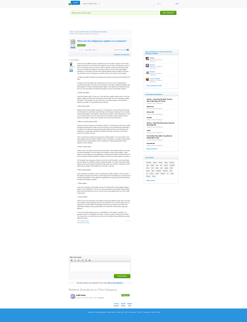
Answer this (81, 45)
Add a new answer (76, 257)
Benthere (152, 72)
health (166, 162)
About (125, 312)
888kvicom (150, 106)
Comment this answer (83, 223)
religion (152, 165)
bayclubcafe (151, 143)
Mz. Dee (73, 45)
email (171, 170)
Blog (158, 312)
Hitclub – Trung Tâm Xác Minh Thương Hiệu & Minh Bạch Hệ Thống (159, 100)
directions (172, 165)
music (156, 168)
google (166, 168)
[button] (72, 260)
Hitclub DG (150, 112)
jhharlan (152, 65)
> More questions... (152, 149)
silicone (166, 165)
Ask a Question (168, 13)
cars (161, 168)
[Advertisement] (104, 25)
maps (153, 170)
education (158, 170)
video (171, 168)
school (153, 176)
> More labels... (151, 180)
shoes (147, 170)
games (154, 162)
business (165, 170)
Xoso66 (149, 117)
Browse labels (111, 312)
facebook (172, 162)
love (161, 165)
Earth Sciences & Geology (99, 32)
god (157, 165)
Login (177, 3)
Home (72, 32)
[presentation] (72, 260)
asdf (147, 165)
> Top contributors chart (154, 86)
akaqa (157, 173)
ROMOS (152, 58)
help (152, 168)
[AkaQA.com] (74, 2)
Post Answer (122, 276)
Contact (139, 312)
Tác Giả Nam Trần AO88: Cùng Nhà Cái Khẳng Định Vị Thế (159, 137)
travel (147, 168)
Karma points (132, 312)
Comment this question (121, 55)
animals (160, 162)
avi (167, 173)
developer (148, 162)
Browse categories (101, 312)
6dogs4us (72, 66)
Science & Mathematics (82, 32)
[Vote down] (83, 50)
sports (172, 173)
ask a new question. (115, 283)
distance (163, 173)
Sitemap (153, 312)
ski (147, 173)
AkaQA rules (119, 312)
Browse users (91, 312)
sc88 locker (81, 295)
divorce (152, 173)
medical (148, 176)
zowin (149, 130)
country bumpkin (155, 78)
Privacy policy (146, 312)
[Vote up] (79, 50)
